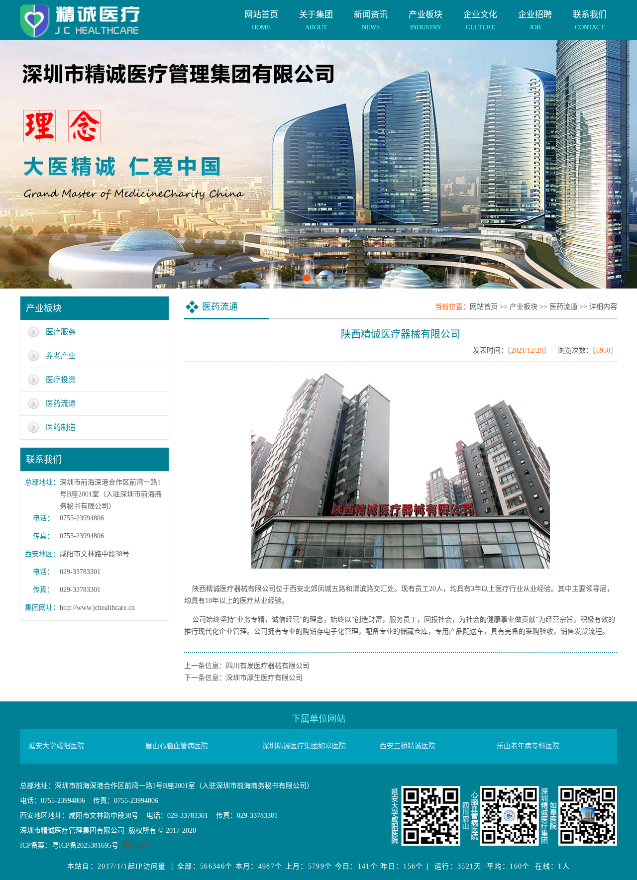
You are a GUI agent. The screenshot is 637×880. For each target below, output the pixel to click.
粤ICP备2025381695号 (85, 845)
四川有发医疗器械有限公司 (268, 666)
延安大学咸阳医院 (56, 746)
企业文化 (480, 20)
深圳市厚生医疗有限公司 (264, 678)
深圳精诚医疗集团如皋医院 (304, 746)
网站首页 (261, 20)
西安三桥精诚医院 (407, 746)
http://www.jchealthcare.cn (97, 607)
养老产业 (61, 356)
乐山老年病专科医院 (528, 746)
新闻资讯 (371, 20)
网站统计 (136, 845)
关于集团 (316, 20)
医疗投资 (61, 380)
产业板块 (425, 20)
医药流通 (61, 403)
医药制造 (61, 427)
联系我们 (590, 20)
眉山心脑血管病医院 (176, 746)
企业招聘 (535, 20)
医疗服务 (61, 332)
